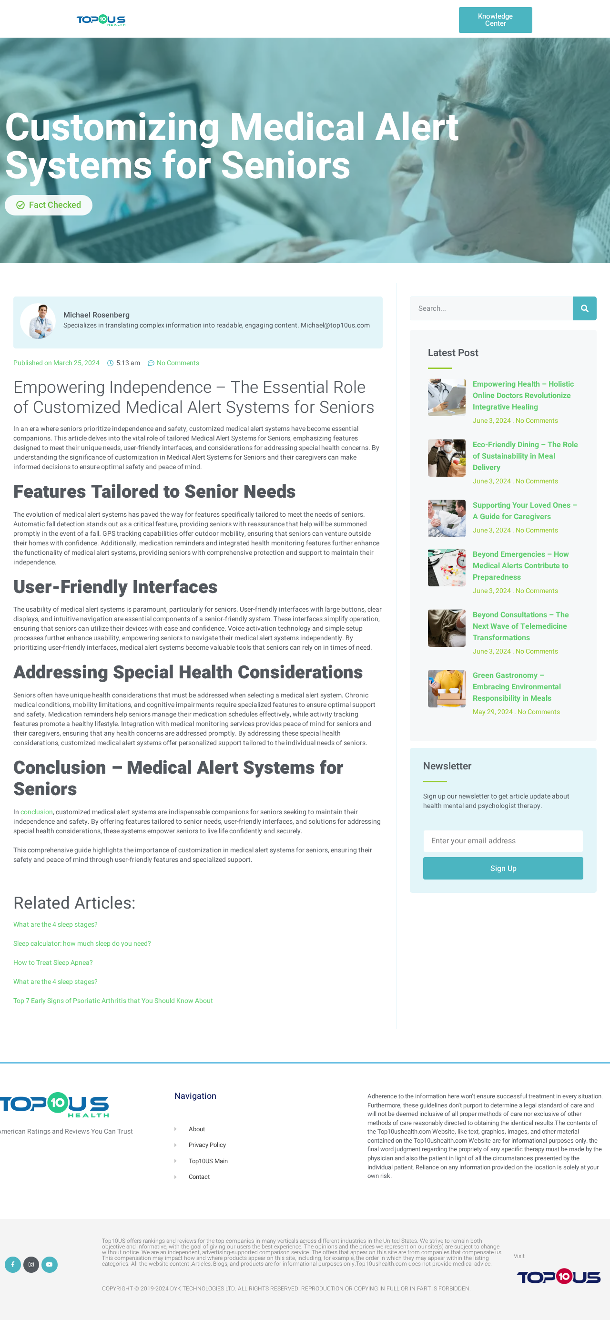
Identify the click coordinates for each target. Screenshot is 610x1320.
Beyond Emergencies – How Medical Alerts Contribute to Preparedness (521, 566)
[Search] (585, 308)
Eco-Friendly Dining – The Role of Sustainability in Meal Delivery (525, 456)
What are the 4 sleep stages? (55, 925)
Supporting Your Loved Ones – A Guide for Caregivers (525, 511)
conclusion (36, 812)
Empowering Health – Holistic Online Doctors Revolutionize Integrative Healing (523, 396)
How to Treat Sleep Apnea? (53, 963)
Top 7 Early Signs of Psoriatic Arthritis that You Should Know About (113, 1001)
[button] (495, 20)
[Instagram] (31, 1265)
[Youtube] (49, 1265)
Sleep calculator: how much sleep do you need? (82, 944)
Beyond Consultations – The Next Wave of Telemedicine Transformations (521, 626)
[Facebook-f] (13, 1265)
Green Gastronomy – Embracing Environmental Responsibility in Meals (517, 687)
